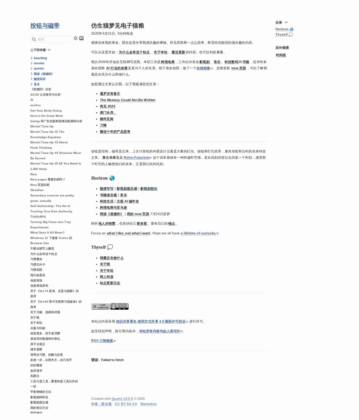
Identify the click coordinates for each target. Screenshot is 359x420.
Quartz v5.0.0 (122, 399)
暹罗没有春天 (110, 93)
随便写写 (106, 188)
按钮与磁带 (45, 25)
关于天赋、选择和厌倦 (45, 312)
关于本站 (36, 322)
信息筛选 (36, 280)
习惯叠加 (36, 259)
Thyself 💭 (284, 34)
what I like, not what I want (128, 233)
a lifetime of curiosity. (198, 233)
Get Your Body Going (46, 110)
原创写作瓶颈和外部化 (45, 338)
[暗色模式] (76, 38)
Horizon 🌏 (284, 29)
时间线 (281, 55)
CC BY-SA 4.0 (126, 404)
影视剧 (204, 62)
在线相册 (203, 68)
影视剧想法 (148, 188)
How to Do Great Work (46, 115)
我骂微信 (36, 413)
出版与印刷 (37, 328)
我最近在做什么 (112, 258)
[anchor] (119, 178)
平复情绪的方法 (40, 391)
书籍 (245, 62)
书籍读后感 (108, 195)
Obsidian (37, 190)
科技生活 (106, 201)
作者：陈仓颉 (101, 404)
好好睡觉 (36, 365)
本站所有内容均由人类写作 (159, 331)
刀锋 (103, 125)
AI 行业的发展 (117, 68)
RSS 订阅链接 (102, 340)
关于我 (34, 317)
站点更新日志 (110, 283)
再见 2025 (107, 106)
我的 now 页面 (138, 214)
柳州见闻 (106, 119)
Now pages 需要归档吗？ (47, 179)
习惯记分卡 (37, 264)
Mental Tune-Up (42, 126)
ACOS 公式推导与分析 (45, 94)
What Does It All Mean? (47, 232)
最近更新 (178, 52)
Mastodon (148, 404)
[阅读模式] (81, 38)
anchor (35, 105)
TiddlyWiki (38, 216)
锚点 (171, 223)
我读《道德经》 (112, 214)
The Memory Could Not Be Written (128, 100)
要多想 (142, 223)
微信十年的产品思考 (115, 131)
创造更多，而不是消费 (45, 333)
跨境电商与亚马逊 (113, 207)
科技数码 (231, 62)
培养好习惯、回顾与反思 (46, 354)
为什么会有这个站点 (43, 254)
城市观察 (36, 349)
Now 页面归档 (40, 184)
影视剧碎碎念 (39, 397)
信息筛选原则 (39, 285)
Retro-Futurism (136, 157)
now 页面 (238, 68)
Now (33, 174)
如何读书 (36, 370)
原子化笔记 (37, 344)
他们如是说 (37, 275)
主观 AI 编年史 (128, 201)
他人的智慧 (107, 223)
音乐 (217, 62)
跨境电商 (168, 62)
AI (31, 99)
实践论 (34, 375)
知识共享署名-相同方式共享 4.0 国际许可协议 (151, 321)
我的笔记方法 (39, 407)
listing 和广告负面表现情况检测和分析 (56, 121)
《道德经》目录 (40, 89)
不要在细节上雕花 (42, 248)
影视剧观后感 (39, 402)
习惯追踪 (36, 269)
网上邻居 (106, 277)
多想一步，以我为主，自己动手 (51, 360)
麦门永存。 (108, 112)
